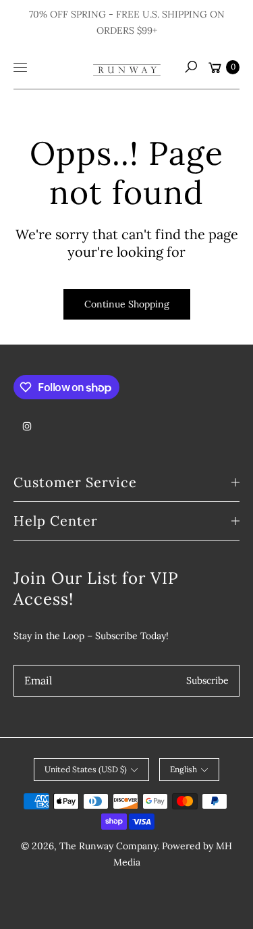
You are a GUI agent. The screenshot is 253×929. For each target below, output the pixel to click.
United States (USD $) (86, 769)
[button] (191, 67)
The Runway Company (108, 846)
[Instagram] (26, 426)
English (183, 769)
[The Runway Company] (127, 66)
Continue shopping (126, 304)
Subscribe (207, 680)
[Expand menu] (20, 67)
